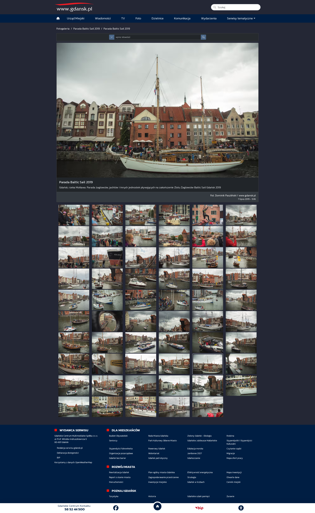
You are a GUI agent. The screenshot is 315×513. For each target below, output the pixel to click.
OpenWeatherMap (83, 462)
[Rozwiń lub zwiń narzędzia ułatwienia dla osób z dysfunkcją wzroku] (241, 508)
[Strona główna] (58, 18)
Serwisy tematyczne (240, 18)
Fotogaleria (63, 29)
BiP (58, 457)
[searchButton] (203, 37)
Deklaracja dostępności (68, 452)
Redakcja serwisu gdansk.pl (70, 448)
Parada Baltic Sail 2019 (86, 29)
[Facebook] (115, 508)
